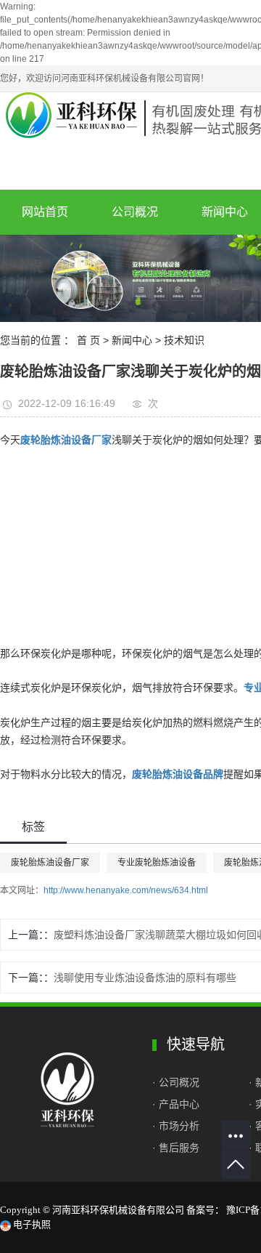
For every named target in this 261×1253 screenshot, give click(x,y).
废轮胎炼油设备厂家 (50, 863)
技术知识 (184, 340)
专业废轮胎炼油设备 (156, 863)
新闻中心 (132, 340)
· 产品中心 (175, 1104)
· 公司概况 (177, 1082)
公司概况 (135, 212)
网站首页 (45, 212)
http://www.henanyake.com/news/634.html (126, 890)
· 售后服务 (175, 1147)
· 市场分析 (175, 1126)
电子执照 (31, 1224)
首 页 (88, 340)
